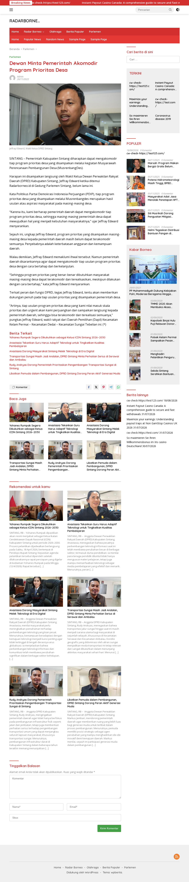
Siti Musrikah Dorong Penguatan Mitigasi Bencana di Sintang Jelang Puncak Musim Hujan (161, 215)
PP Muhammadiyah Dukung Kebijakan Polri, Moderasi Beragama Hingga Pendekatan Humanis (152, 292)
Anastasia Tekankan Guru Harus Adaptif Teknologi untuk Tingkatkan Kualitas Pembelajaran (56, 344)
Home (15, 31)
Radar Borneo (33, 31)
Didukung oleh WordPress (82, 872)
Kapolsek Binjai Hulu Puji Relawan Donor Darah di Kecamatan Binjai (163, 322)
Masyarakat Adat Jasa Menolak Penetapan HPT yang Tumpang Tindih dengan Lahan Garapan (163, 198)
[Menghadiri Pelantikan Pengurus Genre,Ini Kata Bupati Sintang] (134, 357)
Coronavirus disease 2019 (163, 117)
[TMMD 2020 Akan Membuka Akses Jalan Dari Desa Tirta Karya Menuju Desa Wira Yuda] (134, 306)
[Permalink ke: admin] (12, 77)
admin (20, 76)
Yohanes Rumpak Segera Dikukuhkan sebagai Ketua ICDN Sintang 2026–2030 (57, 337)
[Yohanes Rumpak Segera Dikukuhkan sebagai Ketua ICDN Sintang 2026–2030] (26, 412)
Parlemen (95, 31)
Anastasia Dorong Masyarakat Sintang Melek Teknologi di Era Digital (51, 351)
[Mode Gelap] (178, 10)
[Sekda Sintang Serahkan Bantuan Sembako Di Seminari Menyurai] (134, 373)
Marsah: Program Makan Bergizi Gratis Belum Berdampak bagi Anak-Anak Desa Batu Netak (163, 164)
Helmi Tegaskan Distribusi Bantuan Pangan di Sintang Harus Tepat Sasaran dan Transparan (163, 231)
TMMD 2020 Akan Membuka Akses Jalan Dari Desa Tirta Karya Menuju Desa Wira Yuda (162, 305)
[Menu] (11, 10)
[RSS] (177, 857)
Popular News (32, 39)
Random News (55, 39)
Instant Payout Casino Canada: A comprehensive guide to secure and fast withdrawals (118, 2)
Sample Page (77, 39)
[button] (170, 10)
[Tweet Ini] (96, 387)
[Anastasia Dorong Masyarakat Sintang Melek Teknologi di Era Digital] (104, 412)
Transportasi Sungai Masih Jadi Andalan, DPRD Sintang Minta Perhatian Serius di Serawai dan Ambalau (64, 358)
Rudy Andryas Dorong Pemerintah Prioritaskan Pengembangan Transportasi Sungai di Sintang (62, 366)
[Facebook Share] (89, 387)
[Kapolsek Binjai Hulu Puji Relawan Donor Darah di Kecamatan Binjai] (134, 323)
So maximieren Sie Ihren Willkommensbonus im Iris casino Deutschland (139, 119)
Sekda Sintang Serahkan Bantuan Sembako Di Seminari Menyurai (162, 372)
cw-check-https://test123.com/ (139, 86)
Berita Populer (75, 31)
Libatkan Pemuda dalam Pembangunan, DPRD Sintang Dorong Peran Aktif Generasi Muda (64, 373)
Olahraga (55, 31)
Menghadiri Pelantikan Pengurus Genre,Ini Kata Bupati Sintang (163, 355)
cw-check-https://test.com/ (165, 102)
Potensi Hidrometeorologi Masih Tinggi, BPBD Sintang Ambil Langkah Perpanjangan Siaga (163, 181)
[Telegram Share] (111, 387)
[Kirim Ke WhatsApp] (118, 387)
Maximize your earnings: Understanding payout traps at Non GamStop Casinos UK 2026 (139, 102)
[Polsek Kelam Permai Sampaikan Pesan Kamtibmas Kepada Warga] (134, 340)
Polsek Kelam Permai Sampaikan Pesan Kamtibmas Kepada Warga (163, 339)
